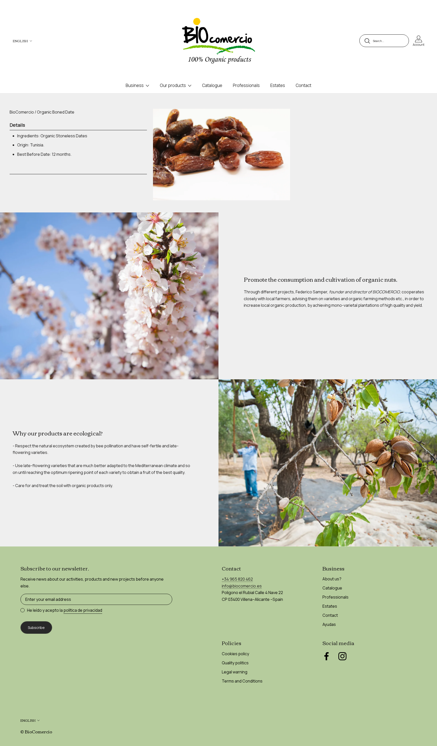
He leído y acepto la (64, 610)
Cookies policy (235, 653)
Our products (173, 85)
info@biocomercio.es (242, 586)
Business (135, 85)
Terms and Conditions (242, 681)
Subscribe (36, 627)
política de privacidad (82, 610)
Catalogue (212, 85)
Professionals (246, 85)
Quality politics (235, 663)
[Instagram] (342, 656)
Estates (277, 85)
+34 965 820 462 (237, 579)
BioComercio (22, 112)
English (20, 41)
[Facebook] (326, 656)
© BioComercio (36, 731)
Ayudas (329, 624)
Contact (303, 85)
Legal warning (234, 672)
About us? (331, 579)
